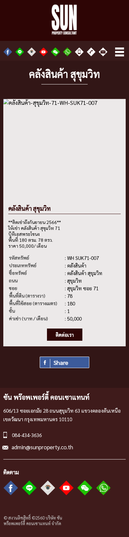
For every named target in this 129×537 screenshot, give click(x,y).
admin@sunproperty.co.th (42, 447)
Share (61, 362)
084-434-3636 (27, 435)
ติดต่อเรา (65, 335)
